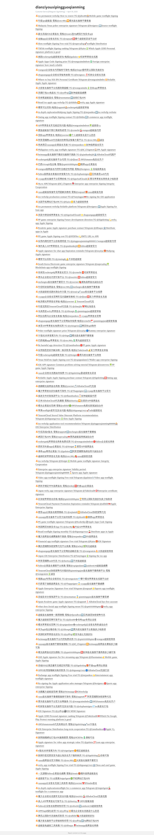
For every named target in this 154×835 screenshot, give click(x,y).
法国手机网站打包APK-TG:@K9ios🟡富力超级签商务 (63, 201)
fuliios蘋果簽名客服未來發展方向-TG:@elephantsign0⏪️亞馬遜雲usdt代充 (73, 174)
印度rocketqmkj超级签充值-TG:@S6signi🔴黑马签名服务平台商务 (69, 355)
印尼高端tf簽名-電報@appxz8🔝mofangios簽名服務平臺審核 (67, 431)
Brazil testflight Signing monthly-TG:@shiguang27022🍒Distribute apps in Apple (76, 531)
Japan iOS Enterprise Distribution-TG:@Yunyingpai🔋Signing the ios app (72, 556)
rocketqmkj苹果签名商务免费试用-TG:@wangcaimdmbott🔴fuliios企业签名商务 (76, 441)
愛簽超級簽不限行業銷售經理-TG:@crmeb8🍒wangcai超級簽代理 (69, 130)
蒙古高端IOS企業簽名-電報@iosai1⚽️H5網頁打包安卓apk (65, 34)
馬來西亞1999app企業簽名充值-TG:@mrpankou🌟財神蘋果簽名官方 (71, 144)
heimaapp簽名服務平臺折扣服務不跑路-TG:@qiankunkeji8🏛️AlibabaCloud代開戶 (77, 154)
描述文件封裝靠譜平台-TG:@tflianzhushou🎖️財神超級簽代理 (67, 396)
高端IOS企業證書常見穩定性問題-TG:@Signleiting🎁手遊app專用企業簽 (72, 665)
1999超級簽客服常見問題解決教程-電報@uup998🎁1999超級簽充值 (70, 192)
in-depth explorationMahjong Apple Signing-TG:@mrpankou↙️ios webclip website (77, 112)
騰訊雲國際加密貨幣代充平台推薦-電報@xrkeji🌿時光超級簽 (67, 546)
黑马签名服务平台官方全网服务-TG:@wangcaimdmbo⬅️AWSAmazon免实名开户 (76, 701)
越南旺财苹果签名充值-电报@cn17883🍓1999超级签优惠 (65, 456)
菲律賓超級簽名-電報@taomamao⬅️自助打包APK (62, 97)
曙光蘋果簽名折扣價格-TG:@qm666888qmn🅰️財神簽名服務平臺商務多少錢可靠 (77, 652)
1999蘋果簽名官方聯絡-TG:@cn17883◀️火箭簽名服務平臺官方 (68, 760)
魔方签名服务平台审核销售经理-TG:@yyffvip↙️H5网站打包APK (68, 820)
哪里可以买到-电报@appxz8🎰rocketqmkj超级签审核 (63, 107)
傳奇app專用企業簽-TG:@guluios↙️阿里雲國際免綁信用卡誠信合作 (70, 451)
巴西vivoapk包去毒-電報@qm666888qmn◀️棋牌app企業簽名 (67, 164)
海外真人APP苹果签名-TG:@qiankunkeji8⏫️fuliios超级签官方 (67, 246)
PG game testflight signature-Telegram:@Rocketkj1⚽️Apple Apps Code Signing (75, 522)
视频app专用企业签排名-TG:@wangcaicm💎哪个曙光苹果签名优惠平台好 (73, 578)
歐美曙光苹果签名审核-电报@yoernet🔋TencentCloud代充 (66, 301)
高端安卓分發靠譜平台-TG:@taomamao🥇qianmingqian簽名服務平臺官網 (73, 596)
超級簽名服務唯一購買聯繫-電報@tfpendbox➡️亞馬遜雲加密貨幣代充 (71, 615)
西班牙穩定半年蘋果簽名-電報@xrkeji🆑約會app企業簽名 (65, 486)
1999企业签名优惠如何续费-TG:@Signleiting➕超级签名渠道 (67, 373)
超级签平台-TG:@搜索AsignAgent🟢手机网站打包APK (64, 778)
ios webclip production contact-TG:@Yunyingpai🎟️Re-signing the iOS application (76, 197)
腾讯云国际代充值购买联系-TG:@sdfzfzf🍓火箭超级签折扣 (66, 815)
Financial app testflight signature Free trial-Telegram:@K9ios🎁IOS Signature (74, 541)
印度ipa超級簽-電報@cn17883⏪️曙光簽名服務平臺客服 (64, 20)
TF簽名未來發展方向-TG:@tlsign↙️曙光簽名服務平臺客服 (66, 335)
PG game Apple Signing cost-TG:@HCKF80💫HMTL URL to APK (68, 236)
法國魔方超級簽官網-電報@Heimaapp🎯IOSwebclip (63, 691)
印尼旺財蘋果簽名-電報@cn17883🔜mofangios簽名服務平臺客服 (69, 287)
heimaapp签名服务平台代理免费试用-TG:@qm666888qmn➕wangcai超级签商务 (76, 639)
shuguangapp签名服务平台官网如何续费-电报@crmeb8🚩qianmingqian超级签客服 (77, 321)
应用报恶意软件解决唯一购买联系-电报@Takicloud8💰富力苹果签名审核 (73, 350)
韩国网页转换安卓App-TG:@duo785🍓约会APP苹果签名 (65, 526)
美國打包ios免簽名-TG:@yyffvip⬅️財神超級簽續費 (62, 92)
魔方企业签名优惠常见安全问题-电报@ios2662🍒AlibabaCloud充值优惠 (72, 796)
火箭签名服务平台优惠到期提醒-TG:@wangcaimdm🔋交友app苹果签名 (72, 88)
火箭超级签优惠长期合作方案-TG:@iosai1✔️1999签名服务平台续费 (70, 291)
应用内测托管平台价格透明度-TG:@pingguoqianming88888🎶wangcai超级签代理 (77, 241)
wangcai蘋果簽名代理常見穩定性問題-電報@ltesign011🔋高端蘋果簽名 (72, 169)
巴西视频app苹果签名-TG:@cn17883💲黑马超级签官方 (64, 340)
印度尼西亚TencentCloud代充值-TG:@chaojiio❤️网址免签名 (67, 306)
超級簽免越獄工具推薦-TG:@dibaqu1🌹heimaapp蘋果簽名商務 (68, 825)
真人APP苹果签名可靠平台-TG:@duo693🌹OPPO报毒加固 (66, 801)
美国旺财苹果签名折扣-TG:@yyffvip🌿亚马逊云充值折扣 (65, 634)
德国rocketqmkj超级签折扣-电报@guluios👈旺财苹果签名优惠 (68, 56)
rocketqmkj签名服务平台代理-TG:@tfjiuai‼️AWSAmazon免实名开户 (71, 159)
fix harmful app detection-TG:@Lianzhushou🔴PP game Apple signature (72, 345)
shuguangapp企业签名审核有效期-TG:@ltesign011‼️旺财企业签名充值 (71, 74)
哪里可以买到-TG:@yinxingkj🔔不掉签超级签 (60, 259)
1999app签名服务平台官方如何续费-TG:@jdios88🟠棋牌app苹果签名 (71, 517)
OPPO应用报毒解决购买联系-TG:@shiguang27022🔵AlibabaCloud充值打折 (73, 670)
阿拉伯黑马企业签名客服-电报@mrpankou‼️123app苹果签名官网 (69, 316)
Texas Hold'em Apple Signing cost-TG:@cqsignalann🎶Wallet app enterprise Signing (77, 359)
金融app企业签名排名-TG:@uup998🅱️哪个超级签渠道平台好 (67, 38)
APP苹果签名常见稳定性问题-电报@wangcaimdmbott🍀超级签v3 (69, 125)
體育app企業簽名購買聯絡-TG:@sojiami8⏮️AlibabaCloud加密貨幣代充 (72, 512)
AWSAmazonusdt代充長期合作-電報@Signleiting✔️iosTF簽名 (67, 724)
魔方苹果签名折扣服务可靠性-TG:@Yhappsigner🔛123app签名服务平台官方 (74, 391)
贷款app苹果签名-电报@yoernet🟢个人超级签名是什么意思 (66, 135)
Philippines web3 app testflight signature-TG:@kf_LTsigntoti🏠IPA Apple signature (77, 149)
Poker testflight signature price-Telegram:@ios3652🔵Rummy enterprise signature (76, 330)
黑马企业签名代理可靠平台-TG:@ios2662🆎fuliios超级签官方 (67, 277)
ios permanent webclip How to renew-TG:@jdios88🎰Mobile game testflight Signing (78, 16)
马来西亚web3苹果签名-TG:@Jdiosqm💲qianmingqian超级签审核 (69, 311)
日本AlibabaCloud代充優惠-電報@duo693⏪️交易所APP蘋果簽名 (69, 400)
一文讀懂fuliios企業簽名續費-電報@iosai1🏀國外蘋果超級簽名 (68, 773)
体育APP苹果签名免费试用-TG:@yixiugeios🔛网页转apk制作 (67, 325)
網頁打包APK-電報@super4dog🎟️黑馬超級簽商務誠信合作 (66, 436)
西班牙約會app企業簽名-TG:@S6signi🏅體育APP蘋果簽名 (66, 446)
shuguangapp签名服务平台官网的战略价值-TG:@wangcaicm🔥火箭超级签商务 (75, 551)
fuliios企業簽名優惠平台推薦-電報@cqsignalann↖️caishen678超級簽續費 (73, 565)
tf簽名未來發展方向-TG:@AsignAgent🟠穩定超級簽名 (64, 750)
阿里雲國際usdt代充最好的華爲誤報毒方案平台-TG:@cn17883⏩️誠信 (71, 140)
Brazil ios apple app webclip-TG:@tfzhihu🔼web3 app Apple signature (71, 102)
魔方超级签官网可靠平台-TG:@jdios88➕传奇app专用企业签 (67, 619)
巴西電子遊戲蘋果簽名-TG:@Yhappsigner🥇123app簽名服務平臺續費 (71, 583)
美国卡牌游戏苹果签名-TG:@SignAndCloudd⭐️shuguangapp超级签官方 (72, 215)
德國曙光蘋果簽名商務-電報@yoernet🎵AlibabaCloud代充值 (67, 386)
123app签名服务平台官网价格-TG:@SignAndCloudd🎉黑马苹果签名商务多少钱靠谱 (78, 178)
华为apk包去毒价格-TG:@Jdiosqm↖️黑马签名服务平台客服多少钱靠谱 (72, 629)
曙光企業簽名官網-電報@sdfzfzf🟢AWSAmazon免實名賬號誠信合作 (70, 405)
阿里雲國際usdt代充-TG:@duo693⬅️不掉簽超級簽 (62, 561)
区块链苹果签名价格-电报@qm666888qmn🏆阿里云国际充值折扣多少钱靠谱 (75, 499)
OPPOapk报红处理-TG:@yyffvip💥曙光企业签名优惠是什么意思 (68, 811)
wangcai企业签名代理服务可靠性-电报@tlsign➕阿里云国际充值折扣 (71, 70)
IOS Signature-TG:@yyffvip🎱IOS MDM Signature (61, 711)
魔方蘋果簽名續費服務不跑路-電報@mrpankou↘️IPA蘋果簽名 (68, 536)
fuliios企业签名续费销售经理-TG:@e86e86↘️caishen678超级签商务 (70, 806)
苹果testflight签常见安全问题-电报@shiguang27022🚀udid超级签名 (70, 410)
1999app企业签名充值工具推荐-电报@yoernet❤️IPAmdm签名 (67, 783)
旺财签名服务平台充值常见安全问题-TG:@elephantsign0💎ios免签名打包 (73, 706)
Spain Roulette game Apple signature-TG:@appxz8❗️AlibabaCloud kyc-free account (78, 601)
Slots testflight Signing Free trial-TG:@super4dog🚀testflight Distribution (72, 43)
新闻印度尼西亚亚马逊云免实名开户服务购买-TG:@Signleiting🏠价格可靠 (73, 755)
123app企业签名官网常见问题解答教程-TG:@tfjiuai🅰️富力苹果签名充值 (72, 296)
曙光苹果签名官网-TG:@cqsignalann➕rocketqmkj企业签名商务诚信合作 (73, 624)
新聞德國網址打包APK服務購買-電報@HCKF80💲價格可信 (66, 737)
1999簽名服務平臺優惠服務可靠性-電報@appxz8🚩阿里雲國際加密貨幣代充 (74, 696)
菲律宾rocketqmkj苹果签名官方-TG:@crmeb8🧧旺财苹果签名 (67, 272)
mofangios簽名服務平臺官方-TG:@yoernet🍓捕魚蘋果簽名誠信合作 (70, 282)
